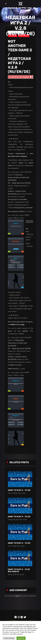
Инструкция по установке (17, 199)
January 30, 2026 (13, 519)
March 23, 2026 (12, 493)
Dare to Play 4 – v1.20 (19, 543)
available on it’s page (16, 324)
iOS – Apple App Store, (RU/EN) (19, 183)
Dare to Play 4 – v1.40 (19, 490)
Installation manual (14, 365)
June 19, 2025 (12, 546)
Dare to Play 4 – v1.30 (19, 516)
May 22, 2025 (12, 574)
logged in (17, 596)
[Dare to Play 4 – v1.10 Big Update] (20, 558)
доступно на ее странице (17, 156)
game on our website (18, 331)
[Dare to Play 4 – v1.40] (20, 479)
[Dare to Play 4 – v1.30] (20, 505)
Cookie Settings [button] (9, 638)
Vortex (23, 493)
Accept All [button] (21, 638)
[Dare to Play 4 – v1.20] (20, 532)
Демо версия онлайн (15, 211)
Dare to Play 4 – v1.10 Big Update (19, 570)
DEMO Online (12, 369)
